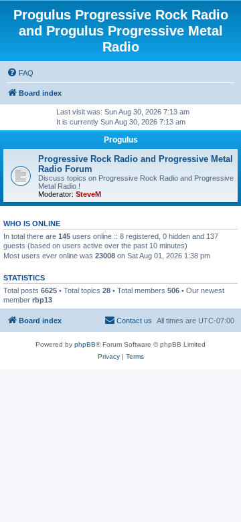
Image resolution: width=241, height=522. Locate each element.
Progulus (121, 140)
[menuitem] (20, 73)
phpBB (85, 344)
